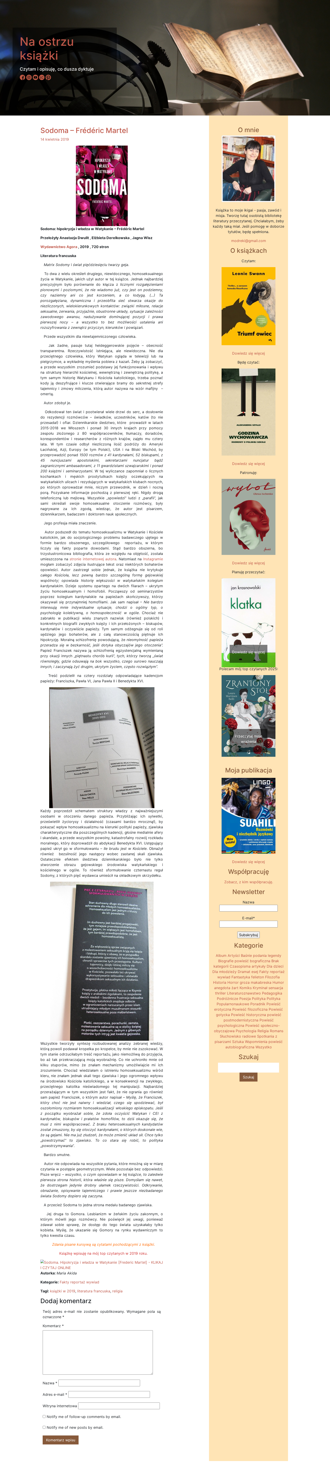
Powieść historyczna (248, 1014)
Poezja (245, 998)
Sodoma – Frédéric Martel (84, 130)
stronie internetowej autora (93, 559)
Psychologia (246, 1031)
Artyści (234, 955)
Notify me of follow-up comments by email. (84, 1416)
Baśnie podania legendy (261, 955)
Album (221, 955)
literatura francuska (93, 1291)
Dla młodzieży (224, 971)
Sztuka (238, 1041)
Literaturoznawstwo (244, 993)
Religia (263, 1031)
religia (117, 1291)
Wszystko (263, 1047)
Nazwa (50, 1383)
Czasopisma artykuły (248, 966)
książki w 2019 (62, 1291)
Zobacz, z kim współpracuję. (248, 882)
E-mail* (248, 918)
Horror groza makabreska (249, 982)
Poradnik (257, 1004)
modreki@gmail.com (248, 240)
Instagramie (153, 559)
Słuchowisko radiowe (238, 1036)
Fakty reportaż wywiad (79, 1282)
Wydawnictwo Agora (58, 246)
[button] (226, 614)
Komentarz (53, 1326)
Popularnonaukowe (233, 1004)
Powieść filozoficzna (250, 1009)
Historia (219, 982)
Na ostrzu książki (47, 49)
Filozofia (272, 977)
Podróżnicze (227, 998)
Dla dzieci (275, 966)
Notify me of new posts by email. (75, 1427)
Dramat (244, 971)
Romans (276, 1031)
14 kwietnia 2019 (54, 139)
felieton (257, 977)
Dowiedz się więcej (248, 353)
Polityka (259, 998)
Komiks (246, 988)
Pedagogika (272, 993)
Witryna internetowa (60, 1406)
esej (254, 971)
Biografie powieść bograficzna (244, 961)
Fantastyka (240, 977)
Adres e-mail (55, 1394)
